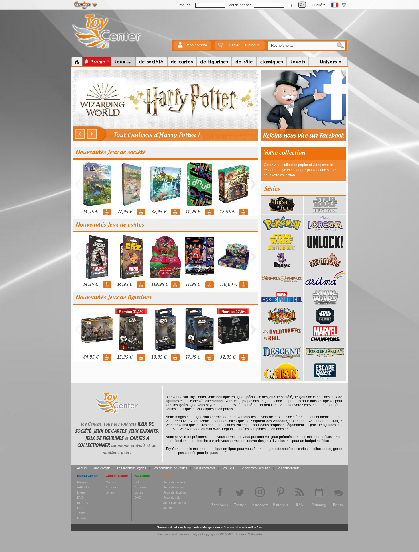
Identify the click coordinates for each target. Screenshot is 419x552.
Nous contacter (204, 468)
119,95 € (159, 285)
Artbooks (83, 487)
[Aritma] (325, 287)
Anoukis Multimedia (249, 534)
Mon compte (196, 45)
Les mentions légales (131, 468)
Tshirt (81, 513)
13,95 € (158, 357)
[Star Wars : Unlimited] (325, 324)
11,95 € (193, 212)
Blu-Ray (82, 502)
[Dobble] (282, 268)
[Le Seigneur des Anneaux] (282, 287)
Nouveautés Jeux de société (110, 152)
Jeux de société (174, 482)
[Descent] (282, 361)
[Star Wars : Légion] (325, 212)
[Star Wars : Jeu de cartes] (325, 305)
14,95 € (90, 212)
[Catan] (282, 379)
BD (137, 482)
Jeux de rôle (171, 497)
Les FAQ (228, 468)
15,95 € (124, 357)
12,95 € (227, 212)
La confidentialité (288, 468)
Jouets (168, 508)
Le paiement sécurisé (255, 468)
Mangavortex (211, 527)
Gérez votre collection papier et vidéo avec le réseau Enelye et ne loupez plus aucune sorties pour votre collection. (300, 170)
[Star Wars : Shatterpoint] (282, 250)
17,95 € (193, 357)
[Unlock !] (325, 250)
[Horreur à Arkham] (325, 361)
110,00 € (228, 285)
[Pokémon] (282, 231)
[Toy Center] (106, 49)
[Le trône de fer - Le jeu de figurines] (282, 212)
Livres (81, 492)
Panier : (244, 45)
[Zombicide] (325, 268)
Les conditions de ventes (170, 468)
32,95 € (227, 357)
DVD (80, 497)
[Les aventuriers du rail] (282, 342)
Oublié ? (318, 5)
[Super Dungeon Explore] (282, 324)
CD (79, 508)
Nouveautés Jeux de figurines (113, 297)
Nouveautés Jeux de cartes (110, 225)
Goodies (83, 518)
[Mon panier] (221, 46)
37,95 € (158, 212)
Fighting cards (190, 527)
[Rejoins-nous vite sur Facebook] (303, 140)
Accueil (82, 468)
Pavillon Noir (254, 527)
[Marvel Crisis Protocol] (282, 305)
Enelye (194, 534)
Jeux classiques (174, 502)
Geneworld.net (167, 527)
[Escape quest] (325, 379)
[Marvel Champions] (325, 342)
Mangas (82, 482)
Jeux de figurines (175, 492)
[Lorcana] (325, 231)
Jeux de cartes (173, 487)
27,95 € (124, 212)
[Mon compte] (180, 46)
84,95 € (90, 357)
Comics (111, 482)
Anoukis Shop (233, 527)
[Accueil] (77, 61)
